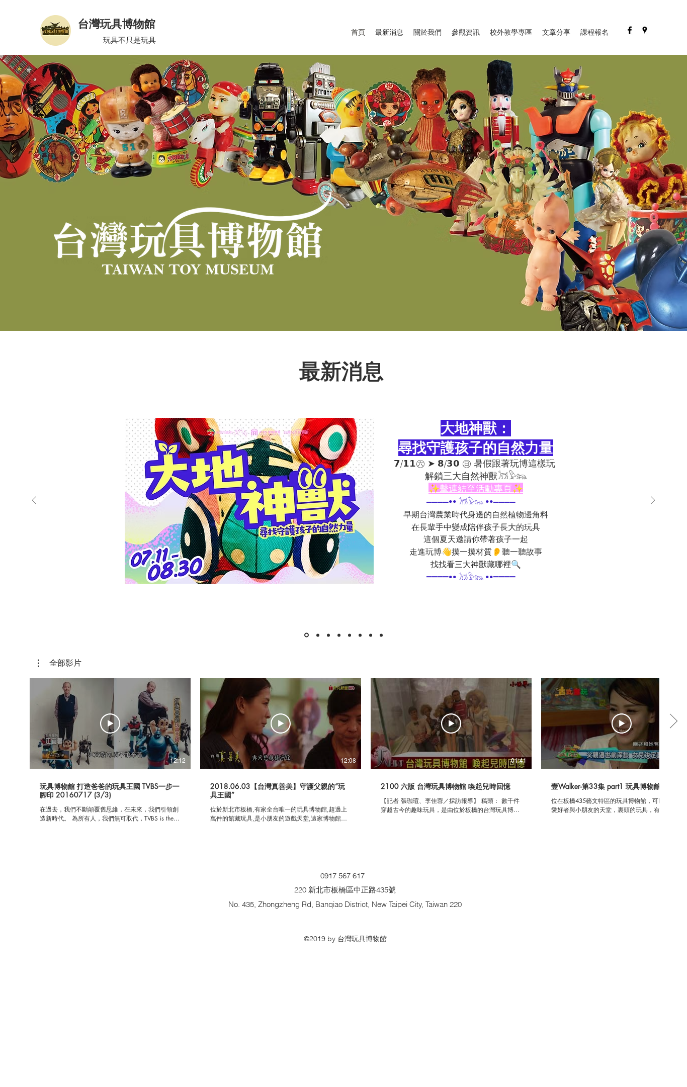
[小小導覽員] (328, 635)
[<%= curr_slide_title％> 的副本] (306, 635)
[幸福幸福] (349, 635)
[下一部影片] (673, 721)
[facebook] (630, 30)
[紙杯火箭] (370, 635)
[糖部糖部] (360, 635)
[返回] (34, 501)
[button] (59, 663)
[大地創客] (317, 635)
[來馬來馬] (338, 635)
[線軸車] (381, 635)
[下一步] (653, 501)
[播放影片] (110, 723)
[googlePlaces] (645, 30)
